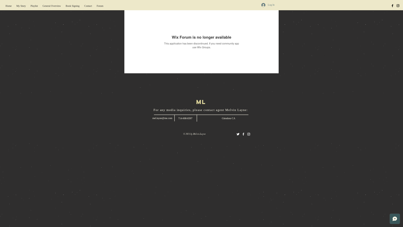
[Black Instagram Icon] (398, 6)
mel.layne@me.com (162, 118)
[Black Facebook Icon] (392, 6)
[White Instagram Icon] (249, 134)
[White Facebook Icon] (243, 134)
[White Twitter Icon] (238, 134)
